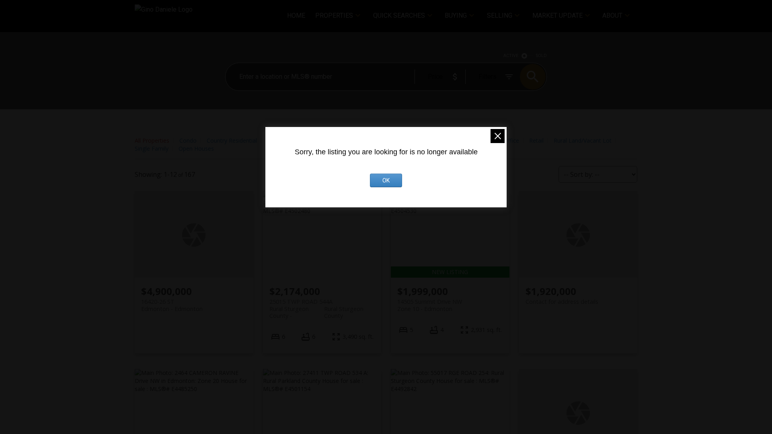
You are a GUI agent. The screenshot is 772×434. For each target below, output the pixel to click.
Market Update (557, 15)
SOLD (541, 55)
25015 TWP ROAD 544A (316, 305)
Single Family (151, 148)
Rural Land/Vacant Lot (583, 140)
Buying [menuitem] (456, 15)
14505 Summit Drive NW (429, 305)
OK (386, 180)
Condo (188, 140)
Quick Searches (399, 15)
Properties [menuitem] (334, 15)
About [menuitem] (612, 15)
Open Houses (196, 148)
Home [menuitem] (296, 15)
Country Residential (232, 140)
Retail (536, 140)
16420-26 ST (172, 305)
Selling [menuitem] (499, 15)
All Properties (152, 140)
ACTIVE (510, 55)
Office (511, 140)
